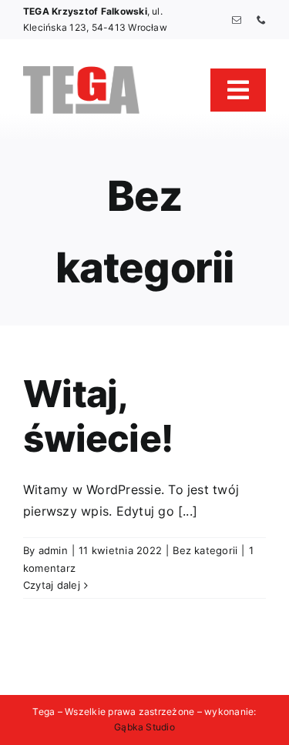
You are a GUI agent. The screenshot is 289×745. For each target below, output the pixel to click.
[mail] (236, 20)
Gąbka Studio (144, 727)
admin (53, 550)
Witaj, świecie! (98, 416)
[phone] (261, 20)
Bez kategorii (205, 550)
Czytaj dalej (51, 585)
